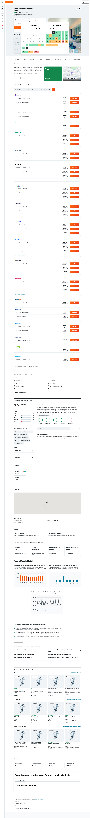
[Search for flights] (2, 6)
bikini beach (25, 431)
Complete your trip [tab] (20, 780)
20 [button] (36, 41)
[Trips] (2, 22)
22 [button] (42, 41)
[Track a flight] (2, 18)
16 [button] (23, 41)
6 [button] (36, 35)
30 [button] (24, 48)
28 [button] (39, 45)
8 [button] (53, 35)
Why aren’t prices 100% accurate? (23, 808)
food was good (25, 437)
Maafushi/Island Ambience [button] (20, 742)
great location (17, 440)
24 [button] (27, 45)
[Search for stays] (2, 9)
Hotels (21, 814)
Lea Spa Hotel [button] (68, 743)
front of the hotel (23, 434)
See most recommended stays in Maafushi (72, 726)
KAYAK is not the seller (20, 803)
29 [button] (42, 45)
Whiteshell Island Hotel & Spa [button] (71, 716)
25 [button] (30, 45)
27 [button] (36, 45)
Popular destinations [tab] (30, 780)
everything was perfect (19, 443)
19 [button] (33, 41)
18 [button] (30, 41)
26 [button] (33, 45)
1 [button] (53, 32)
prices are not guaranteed (39, 799)
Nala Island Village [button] (35, 716)
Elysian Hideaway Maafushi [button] (54, 716)
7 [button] (39, 35)
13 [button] (36, 38)
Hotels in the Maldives (34, 814)
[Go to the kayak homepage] (9, 2)
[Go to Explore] (2, 15)
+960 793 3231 (17, 16)
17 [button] (59, 38)
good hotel (16, 434)
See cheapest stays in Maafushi (74, 699)
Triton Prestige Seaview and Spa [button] (72, 688)
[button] (2, 2)
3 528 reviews (25, 12)
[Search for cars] (2, 11)
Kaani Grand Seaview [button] (52, 688)
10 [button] (27, 38)
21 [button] (39, 41)
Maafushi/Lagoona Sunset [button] (53, 743)
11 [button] (30, 38)
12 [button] (33, 38)
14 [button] (39, 38)
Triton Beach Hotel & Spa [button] (19, 690)
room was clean (17, 437)
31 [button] (27, 48)
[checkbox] (20, 466)
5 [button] (33, 35)
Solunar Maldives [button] (18, 716)
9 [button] (56, 35)
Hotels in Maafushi (20, 788)
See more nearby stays (76, 672)
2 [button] (56, 32)
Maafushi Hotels (42, 814)
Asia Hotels (26, 814)
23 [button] (23, 45)
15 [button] (42, 38)
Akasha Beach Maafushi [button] (36, 742)
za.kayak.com (16, 814)
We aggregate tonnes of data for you (23, 806)
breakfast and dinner (25, 440)
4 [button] (30, 35)
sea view (30, 431)
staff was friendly (17, 431)
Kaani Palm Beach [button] (35, 690)
